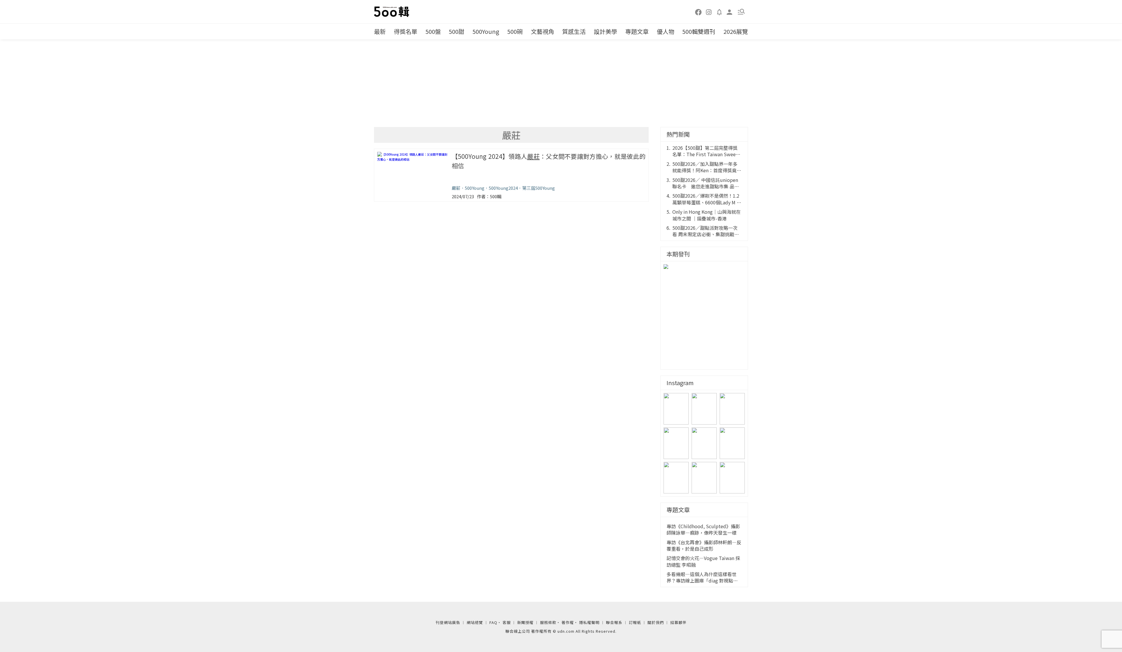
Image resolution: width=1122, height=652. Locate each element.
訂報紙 (635, 622)
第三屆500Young (538, 188)
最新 (380, 31)
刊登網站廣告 (448, 622)
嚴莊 (456, 188)
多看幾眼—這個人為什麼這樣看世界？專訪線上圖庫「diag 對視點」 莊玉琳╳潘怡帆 (702, 577)
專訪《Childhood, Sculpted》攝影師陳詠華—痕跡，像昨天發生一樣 (703, 529)
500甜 (456, 31)
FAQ (493, 622)
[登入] (730, 11)
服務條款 (548, 622)
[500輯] (392, 11)
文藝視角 (542, 31)
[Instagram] (709, 12)
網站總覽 (475, 622)
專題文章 (637, 31)
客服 (507, 622)
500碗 (515, 31)
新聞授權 (525, 622)
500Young (485, 31)
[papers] (719, 12)
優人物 (665, 31)
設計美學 (605, 31)
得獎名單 (405, 31)
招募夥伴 (678, 622)
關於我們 (655, 622)
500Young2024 (503, 188)
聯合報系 (614, 622)
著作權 (568, 622)
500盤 (433, 31)
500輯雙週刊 (698, 31)
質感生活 (574, 31)
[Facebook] (699, 12)
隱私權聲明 (589, 622)
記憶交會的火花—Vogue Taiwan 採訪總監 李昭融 (703, 561)
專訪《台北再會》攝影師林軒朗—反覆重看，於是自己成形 (703, 545)
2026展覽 (735, 31)
